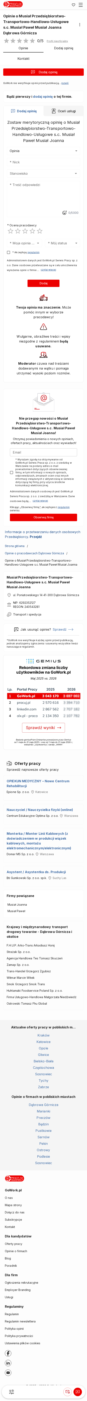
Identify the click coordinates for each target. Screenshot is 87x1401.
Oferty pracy (13, 1244)
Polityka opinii (14, 1328)
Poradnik (11, 1265)
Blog (8, 1258)
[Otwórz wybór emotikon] (64, 212)
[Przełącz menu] (80, 4)
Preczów (43, 1118)
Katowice (43, 1042)
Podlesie (43, 1156)
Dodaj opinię (48, 72)
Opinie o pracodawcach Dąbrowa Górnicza (34, 553)
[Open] (76, 173)
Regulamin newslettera (20, 1321)
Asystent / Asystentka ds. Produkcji (36, 872)
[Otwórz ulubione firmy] (73, 4)
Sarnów (43, 1137)
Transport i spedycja (27, 614)
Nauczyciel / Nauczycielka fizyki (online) (40, 810)
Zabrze (43, 1087)
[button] (57, 41)
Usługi (9, 1297)
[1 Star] (10, 231)
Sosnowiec (43, 1074)
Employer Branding (18, 1290)
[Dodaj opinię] (77, 1392)
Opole (43, 1048)
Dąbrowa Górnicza (43, 1105)
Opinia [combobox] (14, 151)
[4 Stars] (32, 231)
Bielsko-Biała (44, 1061)
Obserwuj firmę (44, 517)
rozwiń (65, 83)
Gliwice (43, 1055)
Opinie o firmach (16, 1251)
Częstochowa (43, 1068)
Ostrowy (43, 1150)
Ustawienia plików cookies (22, 1343)
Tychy (43, 1081)
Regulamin (12, 1314)
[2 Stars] (17, 231)
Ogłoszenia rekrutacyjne (21, 1282)
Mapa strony (13, 1205)
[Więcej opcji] (80, 25)
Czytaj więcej (48, 269)
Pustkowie (43, 1131)
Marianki (43, 1111)
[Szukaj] (11, 1392)
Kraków (43, 1035)
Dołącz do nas (14, 1212)
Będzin (43, 1124)
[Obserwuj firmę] (67, 1392)
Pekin (43, 1144)
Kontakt (10, 1227)
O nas (9, 1197)
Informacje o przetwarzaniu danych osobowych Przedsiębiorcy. (42, 534)
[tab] (24, 111)
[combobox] (37, 173)
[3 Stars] (25, 231)
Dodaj (44, 283)
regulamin (33, 252)
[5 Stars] (39, 231)
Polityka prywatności (19, 1336)
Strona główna (14, 546)
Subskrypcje (13, 1219)
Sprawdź (60, 629)
